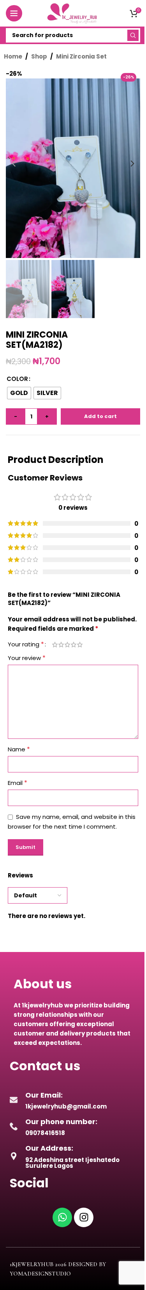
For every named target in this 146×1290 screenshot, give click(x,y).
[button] (13, 163)
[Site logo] (73, 13)
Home (13, 56)
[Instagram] (83, 1217)
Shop (39, 56)
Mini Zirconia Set (81, 56)
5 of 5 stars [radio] (80, 645)
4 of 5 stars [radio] (73, 645)
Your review (27, 657)
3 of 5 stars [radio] (67, 645)
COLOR (17, 379)
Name (19, 749)
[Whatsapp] (62, 1217)
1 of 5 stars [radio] (55, 645)
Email (17, 782)
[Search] (133, 35)
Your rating (26, 644)
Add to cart (100, 416)
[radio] (19, 393)
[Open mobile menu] (14, 13)
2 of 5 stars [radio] (61, 645)
